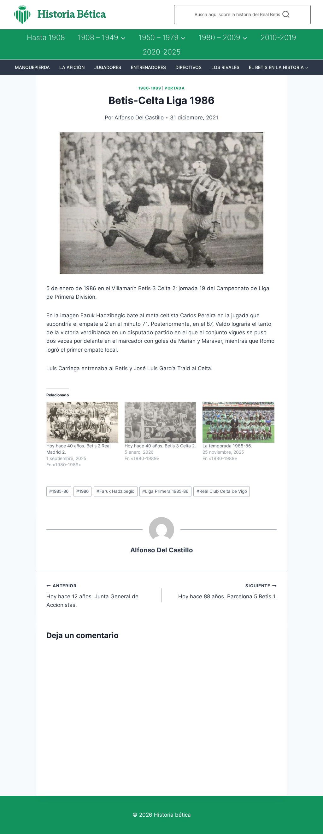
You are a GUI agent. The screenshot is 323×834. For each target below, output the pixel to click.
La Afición (72, 67)
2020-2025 (161, 52)
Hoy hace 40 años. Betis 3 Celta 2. (160, 445)
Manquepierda (32, 67)
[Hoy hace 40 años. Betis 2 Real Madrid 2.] (82, 422)
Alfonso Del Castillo (139, 117)
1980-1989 (149, 88)
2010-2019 (278, 37)
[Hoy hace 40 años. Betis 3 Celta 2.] (161, 422)
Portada (175, 88)
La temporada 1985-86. (227, 445)
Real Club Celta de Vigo (222, 491)
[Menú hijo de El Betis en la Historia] (278, 67)
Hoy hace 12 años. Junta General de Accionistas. (92, 595)
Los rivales (225, 67)
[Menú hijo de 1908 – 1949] (101, 37)
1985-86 (58, 491)
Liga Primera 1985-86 (165, 491)
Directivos (188, 67)
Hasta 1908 (46, 37)
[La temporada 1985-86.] (238, 422)
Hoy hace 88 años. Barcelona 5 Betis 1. (227, 591)
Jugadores (107, 67)
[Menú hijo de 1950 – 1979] (162, 37)
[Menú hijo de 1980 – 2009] (223, 37)
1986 (82, 491)
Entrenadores (148, 67)
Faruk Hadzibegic (115, 491)
